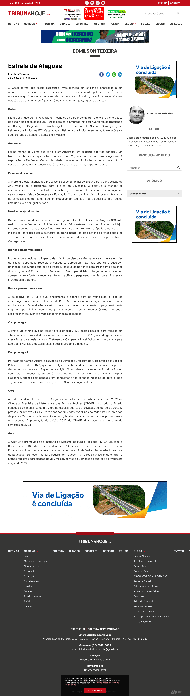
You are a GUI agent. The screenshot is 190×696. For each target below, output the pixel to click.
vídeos (160, 23)
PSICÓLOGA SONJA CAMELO (150, 576)
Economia (29, 571)
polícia (114, 23)
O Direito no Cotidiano (146, 586)
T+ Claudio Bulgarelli (145, 561)
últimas (13, 23)
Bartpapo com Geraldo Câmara (151, 616)
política (49, 23)
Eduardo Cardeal (143, 601)
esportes (82, 23)
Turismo (28, 606)
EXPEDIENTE (78, 629)
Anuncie (162, 3)
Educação (29, 576)
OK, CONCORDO (95, 690)
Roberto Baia (141, 571)
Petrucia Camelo (143, 581)
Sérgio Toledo (141, 566)
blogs (129, 23)
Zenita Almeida (142, 556)
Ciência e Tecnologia (36, 561)
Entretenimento (32, 581)
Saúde (27, 601)
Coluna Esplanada (144, 611)
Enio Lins (139, 596)
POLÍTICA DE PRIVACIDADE (103, 629)
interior (99, 23)
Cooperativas (31, 566)
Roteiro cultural (32, 596)
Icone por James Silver (146, 591)
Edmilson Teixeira (143, 606)
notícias (29, 23)
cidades (65, 23)
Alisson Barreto (142, 621)
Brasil (27, 556)
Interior (28, 586)
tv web (145, 23)
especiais (176, 23)
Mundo (28, 591)
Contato (175, 3)
